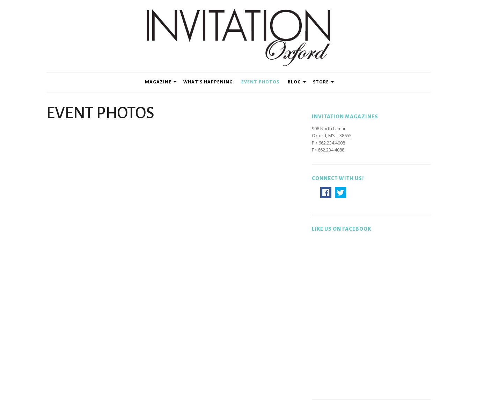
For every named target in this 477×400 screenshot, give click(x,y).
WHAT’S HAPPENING (208, 82)
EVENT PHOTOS (260, 82)
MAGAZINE (158, 82)
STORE (321, 82)
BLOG (294, 82)
